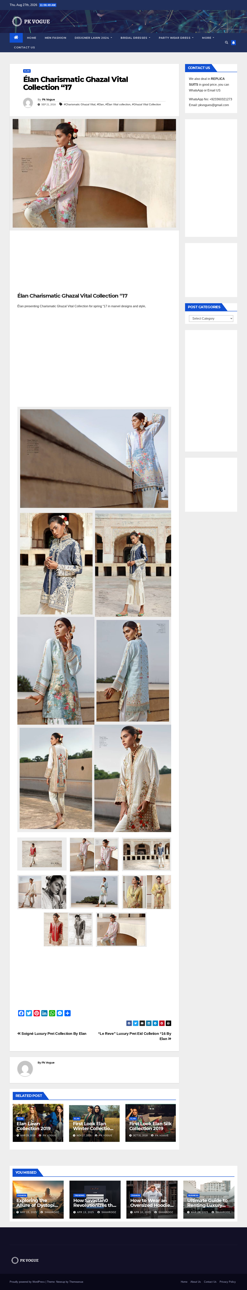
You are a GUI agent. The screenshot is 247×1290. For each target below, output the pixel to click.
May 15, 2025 (28, 1212)
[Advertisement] (94, 263)
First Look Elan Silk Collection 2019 (150, 1126)
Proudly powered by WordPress (28, 1281)
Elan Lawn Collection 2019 (34, 1126)
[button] (226, 42)
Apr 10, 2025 (142, 1212)
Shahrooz (51, 1212)
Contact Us (24, 47)
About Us (195, 1281)
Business (193, 1195)
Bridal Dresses (134, 38)
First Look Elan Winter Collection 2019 (93, 1128)
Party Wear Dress (175, 38)
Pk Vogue (48, 99)
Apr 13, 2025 (85, 1212)
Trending (79, 1195)
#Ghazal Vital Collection (146, 104)
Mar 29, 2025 (199, 1212)
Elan (27, 71)
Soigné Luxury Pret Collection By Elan (53, 1034)
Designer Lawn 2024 (92, 38)
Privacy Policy (228, 1281)
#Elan (100, 104)
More (207, 38)
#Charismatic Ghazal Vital (79, 104)
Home (31, 38)
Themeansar (76, 1281)
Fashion (22, 1195)
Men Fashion (55, 38)
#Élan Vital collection (117, 104)
